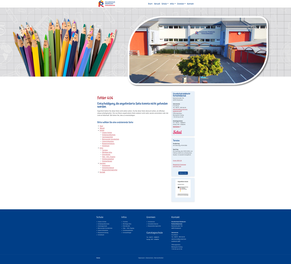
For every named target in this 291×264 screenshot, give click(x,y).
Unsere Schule (102, 221)
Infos (172, 3)
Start (150, 3)
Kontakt (190, 3)
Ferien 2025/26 (177, 160)
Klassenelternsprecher (154, 226)
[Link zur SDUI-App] (177, 132)
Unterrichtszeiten (103, 230)
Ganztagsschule (102, 226)
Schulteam (101, 235)
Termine (125, 221)
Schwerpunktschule (103, 224)
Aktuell (157, 3)
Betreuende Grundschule (105, 228)
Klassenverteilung (103, 232)
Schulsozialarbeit (128, 230)
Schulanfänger (127, 232)
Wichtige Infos (127, 224)
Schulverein (151, 221)
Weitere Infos (183, 173)
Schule (164, 3)
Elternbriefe (126, 226)
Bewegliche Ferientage (179, 164)
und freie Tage (177, 166)
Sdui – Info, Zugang (128, 228)
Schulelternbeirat (153, 224)
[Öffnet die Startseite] (106, 4)
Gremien (180, 3)
